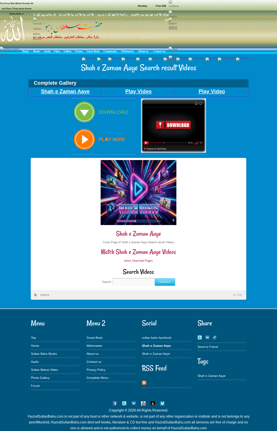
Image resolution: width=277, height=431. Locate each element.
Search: (107, 282)
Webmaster (94, 345)
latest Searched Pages (138, 260)
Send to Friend (208, 346)
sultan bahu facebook (156, 337)
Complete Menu (97, 377)
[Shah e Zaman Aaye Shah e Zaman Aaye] (103, 151)
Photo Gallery (40, 377)
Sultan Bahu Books (44, 353)
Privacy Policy (96, 369)
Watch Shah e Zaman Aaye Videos (138, 251)
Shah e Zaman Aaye (138, 233)
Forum (35, 385)
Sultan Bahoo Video (44, 369)
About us (93, 353)
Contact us (94, 361)
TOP (239, 295)
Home (35, 345)
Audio (35, 361)
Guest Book (95, 337)
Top (33, 337)
